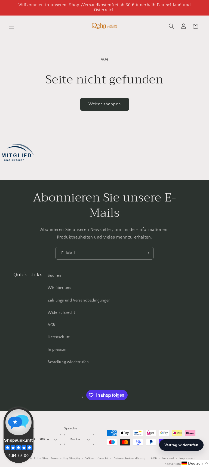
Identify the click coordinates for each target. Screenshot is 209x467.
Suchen (54, 275)
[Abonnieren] (147, 253)
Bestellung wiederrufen (68, 362)
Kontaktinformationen (180, 464)
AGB (51, 325)
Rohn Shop (42, 458)
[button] (11, 26)
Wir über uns (59, 288)
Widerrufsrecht (61, 313)
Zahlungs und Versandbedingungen (79, 300)
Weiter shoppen (104, 104)
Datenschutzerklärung (129, 458)
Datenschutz (59, 337)
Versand (168, 458)
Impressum (57, 349)
